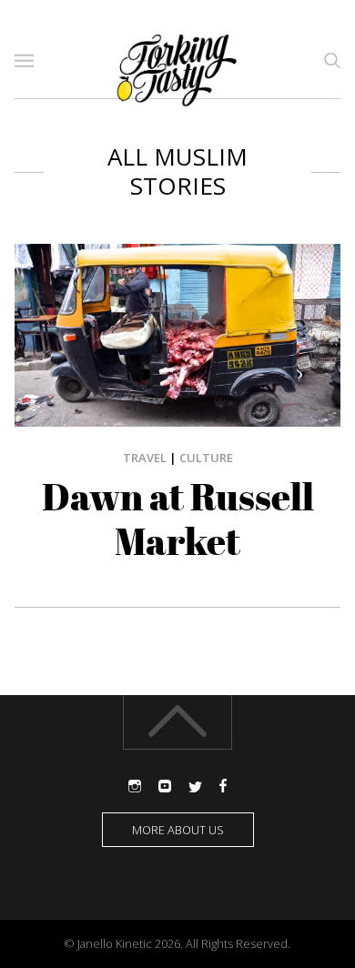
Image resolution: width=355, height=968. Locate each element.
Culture (206, 457)
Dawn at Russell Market (178, 519)
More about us (178, 830)
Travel (145, 457)
